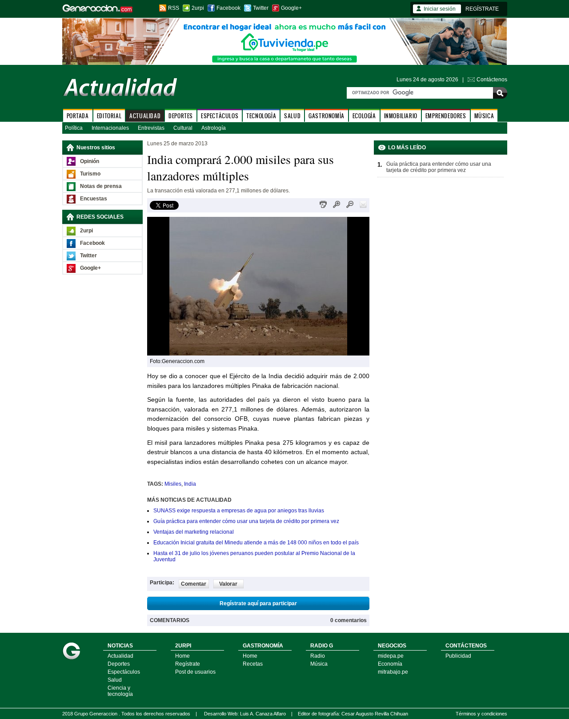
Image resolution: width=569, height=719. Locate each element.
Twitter (260, 8)
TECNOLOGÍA (261, 116)
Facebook (228, 8)
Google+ (291, 8)
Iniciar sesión (440, 9)
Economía (390, 664)
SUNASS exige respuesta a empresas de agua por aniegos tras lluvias (238, 510)
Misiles (172, 484)
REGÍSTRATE (482, 9)
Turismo (90, 174)
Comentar (193, 584)
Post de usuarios (195, 672)
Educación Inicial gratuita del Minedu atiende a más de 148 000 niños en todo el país (256, 542)
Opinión (89, 161)
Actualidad (120, 656)
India (190, 484)
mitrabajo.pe (393, 672)
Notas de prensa (101, 186)
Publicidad (458, 656)
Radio (317, 656)
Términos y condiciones (481, 713)
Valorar (228, 584)
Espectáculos (124, 672)
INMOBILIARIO (400, 116)
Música (319, 664)
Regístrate (187, 664)
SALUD (292, 116)
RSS (173, 8)
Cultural (182, 128)
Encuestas (93, 199)
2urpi (198, 8)
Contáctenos (492, 79)
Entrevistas (151, 128)
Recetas (253, 664)
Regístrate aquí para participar (258, 603)
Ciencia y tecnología (120, 691)
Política (74, 128)
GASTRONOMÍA (327, 116)
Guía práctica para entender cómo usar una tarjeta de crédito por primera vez (246, 521)
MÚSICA (484, 116)
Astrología (213, 128)
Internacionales (110, 128)
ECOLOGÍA (364, 116)
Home (182, 656)
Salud (115, 680)
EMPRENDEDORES (445, 116)
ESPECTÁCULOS (219, 116)
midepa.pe (391, 656)
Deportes (119, 664)
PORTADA (78, 116)
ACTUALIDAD (144, 116)
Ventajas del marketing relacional (193, 532)
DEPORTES (180, 116)
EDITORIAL (109, 116)
